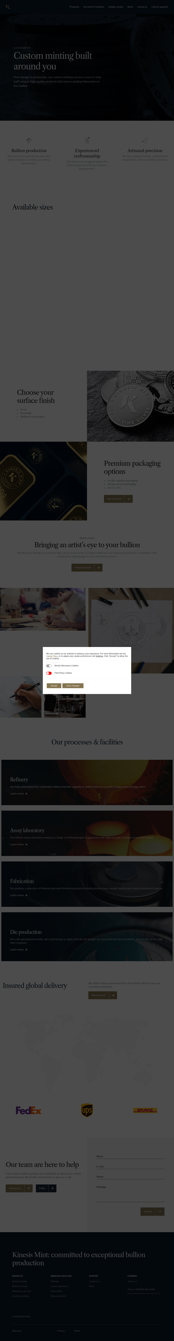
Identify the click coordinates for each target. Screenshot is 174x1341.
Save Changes (72, 686)
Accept (54, 686)
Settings (99, 656)
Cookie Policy (52, 656)
